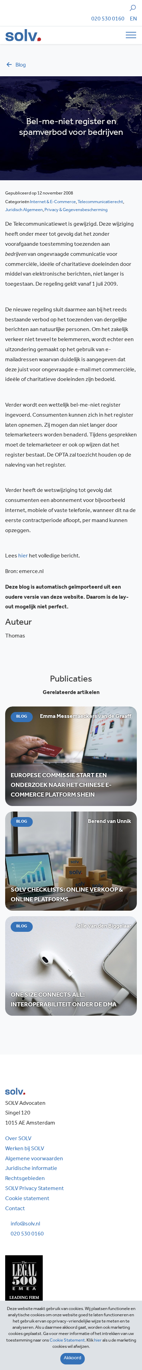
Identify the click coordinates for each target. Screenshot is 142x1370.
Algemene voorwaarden (34, 1159)
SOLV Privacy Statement (34, 1189)
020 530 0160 (107, 19)
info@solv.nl (25, 1224)
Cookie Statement (67, 1340)
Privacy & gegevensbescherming (76, 210)
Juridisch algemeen (24, 210)
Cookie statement (27, 1199)
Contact (15, 1209)
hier (23, 556)
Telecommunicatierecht (100, 202)
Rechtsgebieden (25, 1179)
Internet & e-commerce (53, 202)
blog (21, 65)
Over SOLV (18, 1139)
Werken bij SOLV (24, 1149)
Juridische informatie (31, 1169)
